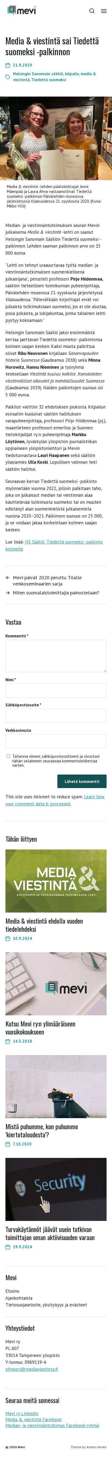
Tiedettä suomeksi (48, 79)
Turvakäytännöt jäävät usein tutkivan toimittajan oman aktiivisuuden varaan (50, 1233)
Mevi (21, 1447)
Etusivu (12, 1291)
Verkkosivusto (18, 730)
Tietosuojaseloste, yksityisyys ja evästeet (46, 1305)
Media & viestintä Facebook (33, 1419)
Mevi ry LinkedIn (21, 1414)
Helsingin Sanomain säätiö (38, 73)
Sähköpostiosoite (23, 705)
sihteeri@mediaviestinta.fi (31, 1369)
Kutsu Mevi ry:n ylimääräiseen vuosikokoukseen (40, 1027)
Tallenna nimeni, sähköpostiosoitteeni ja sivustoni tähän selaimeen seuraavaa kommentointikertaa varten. (55, 761)
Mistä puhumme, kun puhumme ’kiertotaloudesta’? (41, 1130)
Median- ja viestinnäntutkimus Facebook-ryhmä (52, 1425)
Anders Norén (96, 1447)
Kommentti (17, 636)
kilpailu (72, 73)
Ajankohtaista (18, 1298)
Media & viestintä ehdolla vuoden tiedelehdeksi (44, 925)
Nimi (10, 680)
